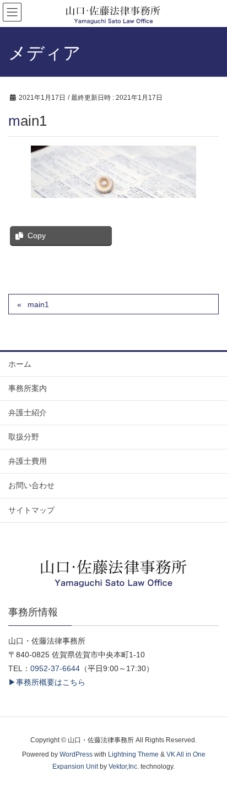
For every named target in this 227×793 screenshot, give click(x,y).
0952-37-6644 (55, 668)
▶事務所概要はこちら (46, 682)
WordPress (76, 754)
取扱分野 (23, 436)
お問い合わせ (31, 485)
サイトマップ (31, 510)
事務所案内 (27, 388)
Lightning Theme (133, 754)
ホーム (19, 364)
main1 (38, 304)
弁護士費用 (27, 461)
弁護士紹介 (27, 412)
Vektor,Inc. (124, 766)
